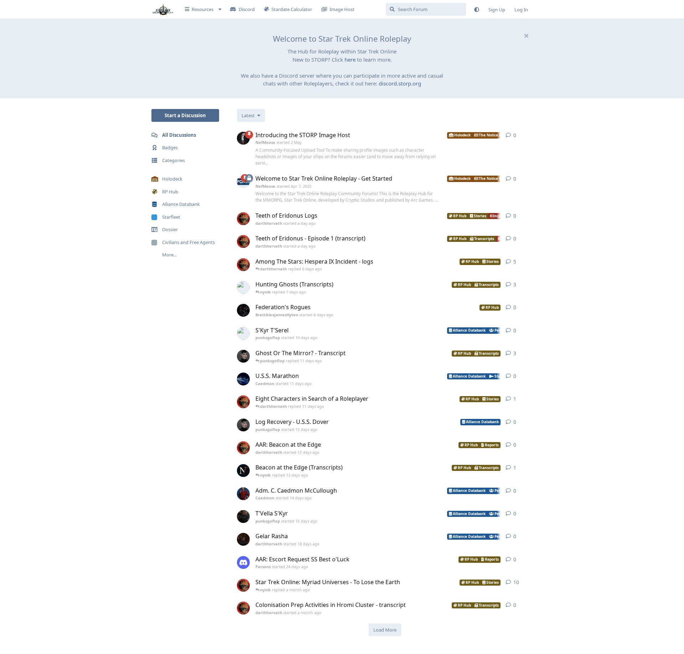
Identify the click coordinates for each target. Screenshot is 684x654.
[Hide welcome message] (526, 35)
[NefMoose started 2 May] (243, 138)
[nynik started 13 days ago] (243, 470)
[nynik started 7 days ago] (243, 287)
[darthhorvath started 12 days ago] (243, 447)
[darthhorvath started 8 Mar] (243, 585)
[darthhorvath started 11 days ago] (243, 401)
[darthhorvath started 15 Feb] (243, 264)
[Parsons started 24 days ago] (243, 562)
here (350, 59)
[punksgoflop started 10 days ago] (243, 333)
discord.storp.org (400, 83)
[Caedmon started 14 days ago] (243, 493)
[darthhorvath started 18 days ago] (243, 539)
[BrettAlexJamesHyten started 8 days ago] (243, 310)
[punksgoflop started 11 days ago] (243, 356)
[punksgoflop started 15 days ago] (243, 516)
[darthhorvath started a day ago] (243, 218)
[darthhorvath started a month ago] (243, 608)
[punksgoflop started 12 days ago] (243, 425)
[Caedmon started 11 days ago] (243, 379)
